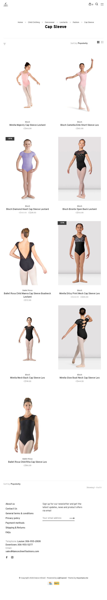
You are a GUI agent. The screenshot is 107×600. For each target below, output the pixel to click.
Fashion (76, 22)
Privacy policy (13, 518)
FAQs (8, 532)
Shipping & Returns (15, 527)
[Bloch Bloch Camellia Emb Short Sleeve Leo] (80, 85)
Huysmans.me (82, 578)
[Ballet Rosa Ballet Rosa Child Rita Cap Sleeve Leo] (27, 422)
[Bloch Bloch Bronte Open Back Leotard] (80, 169)
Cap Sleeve (89, 22)
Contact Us (11, 508)
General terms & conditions (20, 513)
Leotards (64, 22)
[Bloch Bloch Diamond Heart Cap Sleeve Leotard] (27, 169)
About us (10, 504)
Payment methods (15, 523)
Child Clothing (34, 22)
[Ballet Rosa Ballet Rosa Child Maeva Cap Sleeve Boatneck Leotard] (27, 253)
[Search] (97, 4)
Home (20, 22)
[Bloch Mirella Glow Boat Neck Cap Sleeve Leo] (80, 338)
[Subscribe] (71, 518)
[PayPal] (56, 584)
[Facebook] (7, 557)
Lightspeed (61, 578)
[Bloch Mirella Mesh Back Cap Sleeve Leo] (27, 338)
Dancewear (49, 22)
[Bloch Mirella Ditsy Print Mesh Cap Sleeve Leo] (80, 253)
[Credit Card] (50, 584)
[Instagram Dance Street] (12, 557)
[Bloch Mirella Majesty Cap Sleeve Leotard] (27, 85)
